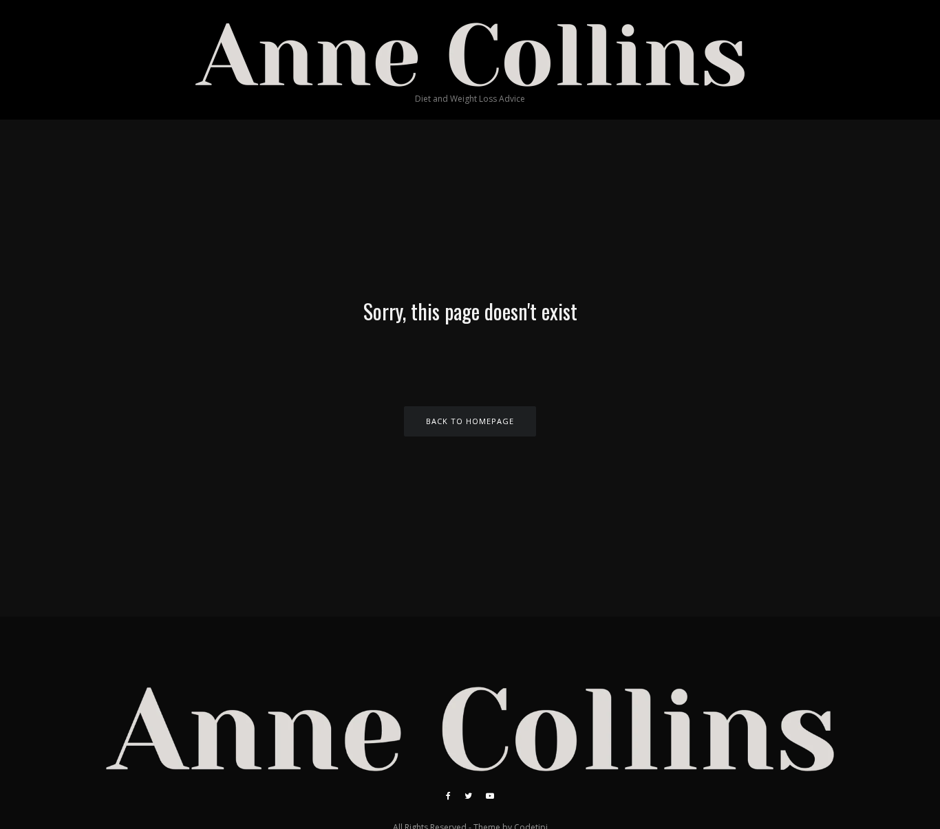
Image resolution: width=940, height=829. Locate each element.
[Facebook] (448, 796)
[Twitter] (468, 796)
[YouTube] (490, 796)
